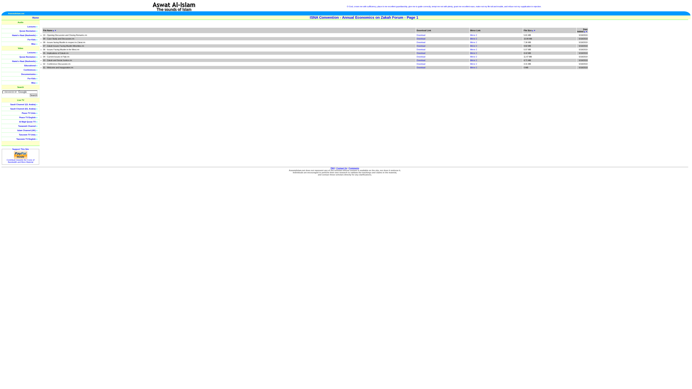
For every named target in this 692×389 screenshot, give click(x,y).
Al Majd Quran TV (27, 122)
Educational (30, 65)
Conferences (30, 70)
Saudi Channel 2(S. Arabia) (23, 109)
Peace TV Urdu (29, 113)
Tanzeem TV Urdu (27, 135)
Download (421, 35)
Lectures (31, 27)
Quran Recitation (27, 31)
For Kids (32, 40)
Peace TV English (27, 117)
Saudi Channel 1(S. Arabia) (23, 104)
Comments (354, 168)
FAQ (333, 168)
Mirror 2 (473, 35)
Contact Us (341, 168)
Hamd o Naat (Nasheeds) (24, 35)
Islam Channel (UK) (26, 130)
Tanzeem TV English (26, 139)
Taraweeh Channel (27, 126)
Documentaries (28, 74)
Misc (33, 44)
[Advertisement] (674, 81)
